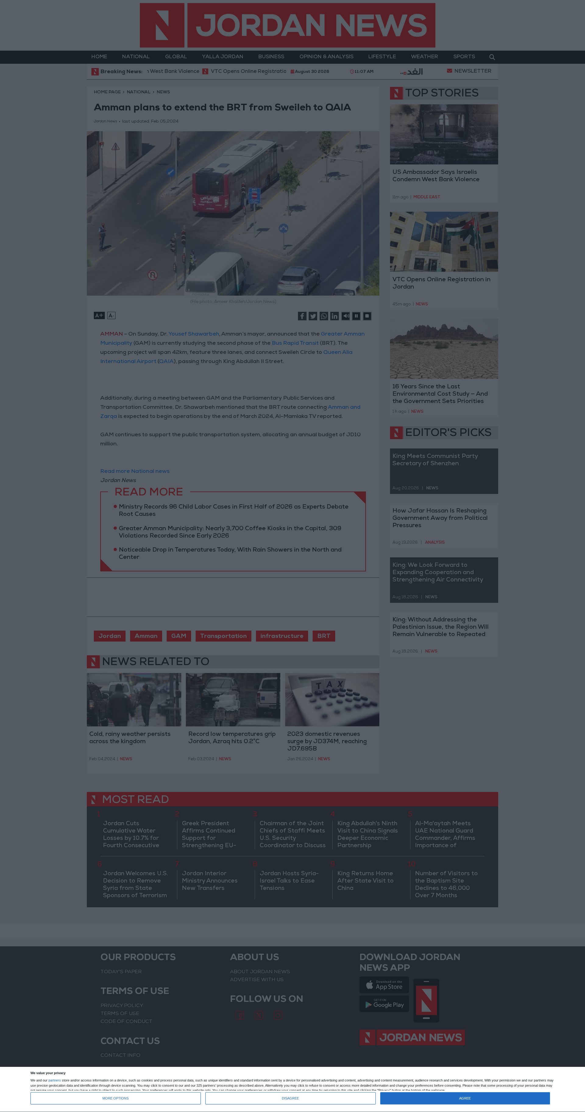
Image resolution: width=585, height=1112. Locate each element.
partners (54, 1080)
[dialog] (292, 1089)
